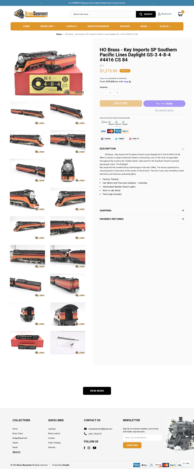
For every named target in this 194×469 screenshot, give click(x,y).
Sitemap (51, 447)
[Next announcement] (154, 3)
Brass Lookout (54, 433)
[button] (48, 26)
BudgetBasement (20, 438)
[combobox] (103, 14)
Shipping (103, 78)
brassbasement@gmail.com (100, 429)
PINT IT (136, 139)
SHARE (107, 139)
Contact (51, 438)
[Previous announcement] (40, 3)
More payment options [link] (164, 110)
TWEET (121, 139)
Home (59, 34)
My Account (166, 14)
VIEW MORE (97, 390)
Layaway (52, 429)
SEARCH (148, 14)
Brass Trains (18, 433)
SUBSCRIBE (132, 445)
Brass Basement (24, 465)
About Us (16, 452)
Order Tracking (54, 443)
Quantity (103, 87)
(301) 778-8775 (95, 434)
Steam (15, 443)
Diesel (15, 447)
